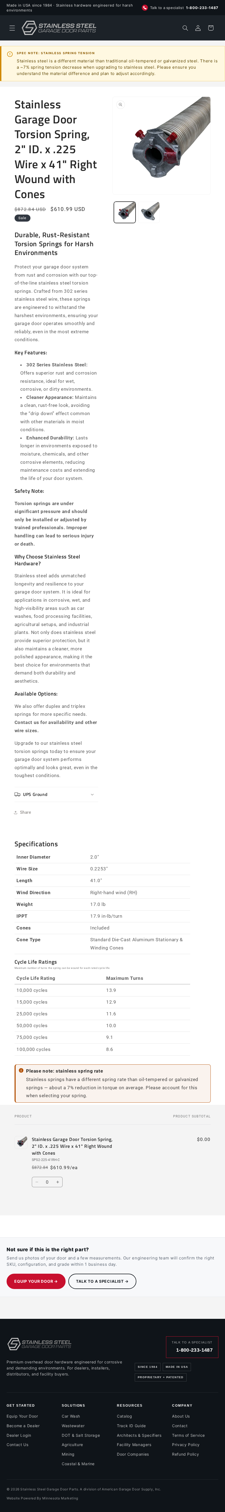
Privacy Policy (186, 1444)
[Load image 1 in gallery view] (124, 212)
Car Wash (71, 1416)
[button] (12, 28)
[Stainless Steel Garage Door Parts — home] (39, 1344)
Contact (179, 1425)
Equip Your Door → (36, 1281)
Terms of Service (188, 1435)
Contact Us (17, 1444)
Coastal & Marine (78, 1463)
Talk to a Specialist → (102, 1281)
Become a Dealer (23, 1425)
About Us (181, 1416)
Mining (68, 1454)
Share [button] (25, 812)
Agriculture (72, 1444)
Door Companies (133, 1454)
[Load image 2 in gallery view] (149, 212)
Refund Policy (185, 1454)
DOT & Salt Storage (81, 1435)
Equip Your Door (22, 1416)
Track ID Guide (131, 1425)
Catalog (124, 1416)
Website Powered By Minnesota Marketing (42, 1498)
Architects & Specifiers (139, 1435)
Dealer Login (19, 1435)
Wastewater (73, 1425)
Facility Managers (134, 1444)
